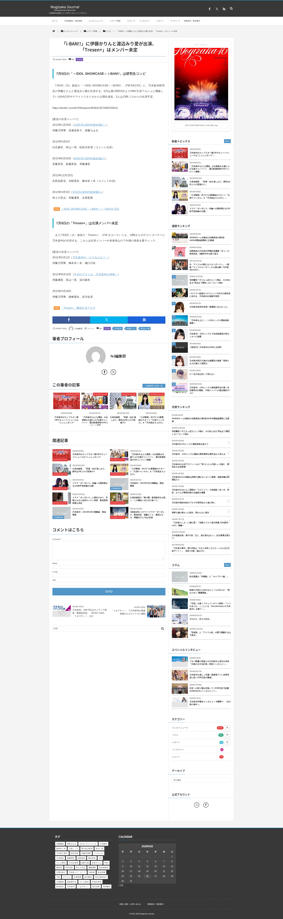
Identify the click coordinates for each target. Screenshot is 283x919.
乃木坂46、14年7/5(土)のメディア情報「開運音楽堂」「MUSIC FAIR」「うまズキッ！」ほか (89, 613)
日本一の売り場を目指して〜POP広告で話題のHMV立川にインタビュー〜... (209, 689)
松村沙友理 (96, 882)
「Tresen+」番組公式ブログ (78, 308)
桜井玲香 (74, 853)
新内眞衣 (60, 887)
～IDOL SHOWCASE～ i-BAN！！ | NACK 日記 (90, 209)
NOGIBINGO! (101, 877)
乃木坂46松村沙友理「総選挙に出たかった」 (209, 307)
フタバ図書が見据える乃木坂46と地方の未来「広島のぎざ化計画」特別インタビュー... (209, 662)
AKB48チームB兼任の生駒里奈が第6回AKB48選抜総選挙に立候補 (206, 238)
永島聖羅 (77, 877)
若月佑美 (96, 887)
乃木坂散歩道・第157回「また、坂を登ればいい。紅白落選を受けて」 (201, 536)
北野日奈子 (61, 872)
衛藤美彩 (71, 858)
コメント (90, 329)
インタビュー (144, 21)
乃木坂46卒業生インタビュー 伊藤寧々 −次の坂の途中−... (210, 703)
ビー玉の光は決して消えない (202, 374)
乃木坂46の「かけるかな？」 (90, 257)
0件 (72, 59)
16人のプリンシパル (87, 844)
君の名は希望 (87, 848)
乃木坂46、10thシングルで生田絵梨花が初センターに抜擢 (209, 335)
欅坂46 (59, 868)
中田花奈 (69, 868)
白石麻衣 (103, 844)
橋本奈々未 (61, 848)
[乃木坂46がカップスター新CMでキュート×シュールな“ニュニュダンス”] (66, 406)
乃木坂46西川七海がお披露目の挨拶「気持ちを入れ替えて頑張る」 (209, 362)
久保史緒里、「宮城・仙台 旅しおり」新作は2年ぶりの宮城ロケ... (209, 183)
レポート (160, 21)
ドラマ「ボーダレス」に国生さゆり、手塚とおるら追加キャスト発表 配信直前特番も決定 (90, 500)
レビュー (197, 757)
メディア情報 (115, 21)
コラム (129, 21)
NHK (106, 863)
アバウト (173, 21)
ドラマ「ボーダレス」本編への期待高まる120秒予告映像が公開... (209, 209)
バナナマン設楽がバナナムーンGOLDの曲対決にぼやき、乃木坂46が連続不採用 (209, 294)
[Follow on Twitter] (217, 9)
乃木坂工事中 (62, 853)
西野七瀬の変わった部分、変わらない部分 (190, 512)
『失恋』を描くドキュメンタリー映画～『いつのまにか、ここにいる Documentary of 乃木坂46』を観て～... (210, 606)
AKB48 (91, 872)
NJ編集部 (79, 329)
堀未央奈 (92, 858)
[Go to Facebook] (104, 372)
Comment (56, 539)
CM (100, 858)
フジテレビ (98, 853)
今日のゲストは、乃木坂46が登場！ (96, 274)
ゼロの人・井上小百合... (200, 619)
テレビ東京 (61, 863)
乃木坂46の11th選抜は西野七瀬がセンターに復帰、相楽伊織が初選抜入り (200, 478)
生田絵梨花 (103, 868)
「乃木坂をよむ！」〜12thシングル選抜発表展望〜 (209, 321)
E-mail (54, 572)
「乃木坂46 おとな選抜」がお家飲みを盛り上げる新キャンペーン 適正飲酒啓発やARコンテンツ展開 (147, 457)
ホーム (55, 21)
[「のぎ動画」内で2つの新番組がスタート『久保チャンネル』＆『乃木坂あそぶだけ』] (151, 406)
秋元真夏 (101, 872)
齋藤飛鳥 (92, 868)
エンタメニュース (96, 21)
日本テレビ (96, 863)
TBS (58, 877)
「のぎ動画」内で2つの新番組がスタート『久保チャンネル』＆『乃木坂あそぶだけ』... (209, 196)
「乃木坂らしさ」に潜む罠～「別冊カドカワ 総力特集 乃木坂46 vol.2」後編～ (200, 524)
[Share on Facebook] (209, 9)
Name (54, 563)
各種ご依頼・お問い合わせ (130, 904)
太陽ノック (73, 848)
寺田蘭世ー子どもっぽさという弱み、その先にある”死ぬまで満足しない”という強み (210, 281)
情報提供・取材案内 (192, 21)
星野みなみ (71, 844)
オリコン (67, 877)
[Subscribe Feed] (224, 9)
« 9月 (121, 885)
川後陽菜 (60, 882)
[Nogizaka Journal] (65, 11)
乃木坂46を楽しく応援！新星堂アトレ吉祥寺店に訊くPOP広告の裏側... (209, 676)
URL (54, 580)
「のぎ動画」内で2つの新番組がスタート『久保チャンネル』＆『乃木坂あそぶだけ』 (151, 420)
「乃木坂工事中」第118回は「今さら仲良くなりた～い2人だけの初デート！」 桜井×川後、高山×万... (200, 549)
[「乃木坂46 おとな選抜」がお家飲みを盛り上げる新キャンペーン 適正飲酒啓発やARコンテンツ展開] (95, 406)
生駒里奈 (81, 858)
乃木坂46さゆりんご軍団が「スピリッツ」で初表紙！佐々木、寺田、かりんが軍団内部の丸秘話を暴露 (200, 491)
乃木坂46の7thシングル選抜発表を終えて (190, 444)
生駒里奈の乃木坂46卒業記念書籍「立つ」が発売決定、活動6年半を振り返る (209, 252)
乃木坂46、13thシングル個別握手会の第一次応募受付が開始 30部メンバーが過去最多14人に (209, 390)
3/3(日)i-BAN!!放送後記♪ (87, 192)
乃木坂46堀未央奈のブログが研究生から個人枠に (193, 502)
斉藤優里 (60, 844)
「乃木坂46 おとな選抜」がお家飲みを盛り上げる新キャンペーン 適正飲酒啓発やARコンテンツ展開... (209, 169)
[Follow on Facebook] (205, 805)
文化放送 (60, 858)
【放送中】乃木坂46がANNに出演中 (205, 347)
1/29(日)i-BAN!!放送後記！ (90, 124)
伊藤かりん (131, 329)
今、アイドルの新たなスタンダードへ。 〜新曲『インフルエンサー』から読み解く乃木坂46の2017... (209, 267)
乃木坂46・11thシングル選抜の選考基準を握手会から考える (198, 454)
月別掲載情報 (116, 488)
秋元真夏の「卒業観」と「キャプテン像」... (208, 576)
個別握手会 (71, 882)
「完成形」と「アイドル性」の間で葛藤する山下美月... (210, 633)
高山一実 (99, 848)
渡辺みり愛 (145, 329)
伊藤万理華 (86, 853)
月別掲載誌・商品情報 (73, 21)
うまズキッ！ (83, 887)
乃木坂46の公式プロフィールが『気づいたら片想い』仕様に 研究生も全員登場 (200, 465)
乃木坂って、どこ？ (77, 872)
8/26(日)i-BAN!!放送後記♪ (89, 158)
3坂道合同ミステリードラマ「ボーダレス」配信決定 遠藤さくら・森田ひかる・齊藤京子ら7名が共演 (147, 515)
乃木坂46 (118, 329)
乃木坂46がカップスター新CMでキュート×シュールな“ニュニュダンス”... (209, 154)
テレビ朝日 (84, 882)
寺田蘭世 (106, 887)
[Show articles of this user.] (80, 356)
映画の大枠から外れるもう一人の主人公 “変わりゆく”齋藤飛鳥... (209, 591)
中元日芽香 (73, 863)
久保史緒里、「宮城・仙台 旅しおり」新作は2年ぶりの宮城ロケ (123, 420)
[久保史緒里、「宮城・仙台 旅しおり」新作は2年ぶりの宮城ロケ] (123, 406)
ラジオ (79, 59)
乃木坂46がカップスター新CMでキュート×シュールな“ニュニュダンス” (66, 420)
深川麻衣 (88, 877)
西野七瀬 (85, 863)
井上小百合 (80, 868)
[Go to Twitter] (113, 372)
